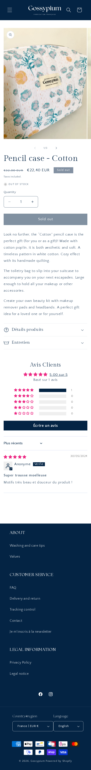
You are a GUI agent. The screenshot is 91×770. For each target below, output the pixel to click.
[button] (9, 10)
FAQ (13, 588)
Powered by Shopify (59, 761)
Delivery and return (25, 599)
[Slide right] (56, 148)
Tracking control (22, 610)
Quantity (10, 192)
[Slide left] (35, 148)
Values (15, 557)
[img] (15, 457)
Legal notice (19, 674)
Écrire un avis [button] (45, 425)
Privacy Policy (20, 663)
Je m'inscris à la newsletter (31, 632)
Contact (16, 621)
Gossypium (38, 761)
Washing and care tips (27, 546)
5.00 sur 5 (58, 375)
